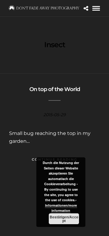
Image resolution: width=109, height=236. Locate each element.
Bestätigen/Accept (64, 218)
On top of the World (54, 89)
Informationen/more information (61, 208)
